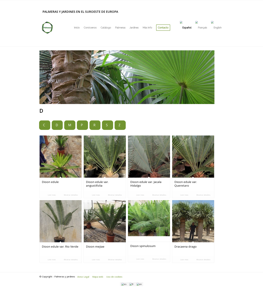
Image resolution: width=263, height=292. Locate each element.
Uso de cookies (114, 276)
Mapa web (97, 276)
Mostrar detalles (70, 195)
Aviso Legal (83, 276)
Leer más (51, 195)
